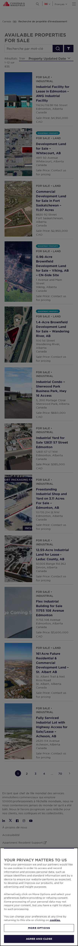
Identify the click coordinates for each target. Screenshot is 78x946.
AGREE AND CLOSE (39, 938)
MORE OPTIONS (39, 927)
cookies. (55, 920)
